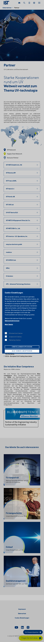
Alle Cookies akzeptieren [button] (22, 351)
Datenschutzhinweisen (12, 321)
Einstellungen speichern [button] (22, 347)
